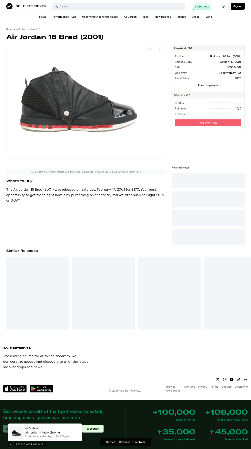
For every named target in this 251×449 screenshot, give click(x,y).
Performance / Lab (64, 16)
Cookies (226, 386)
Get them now (208, 122)
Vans (209, 16)
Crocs (195, 16)
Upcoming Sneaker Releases (100, 16)
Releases (12, 29)
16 (40, 29)
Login (222, 6)
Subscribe (92, 428)
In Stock (140, 442)
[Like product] (160, 49)
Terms (214, 386)
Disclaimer (241, 386)
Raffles (110, 442)
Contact (189, 386)
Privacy (202, 386)
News (42, 16)
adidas (181, 16)
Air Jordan (130, 16)
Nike (146, 16)
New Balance (163, 16)
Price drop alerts (208, 85)
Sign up (237, 6)
